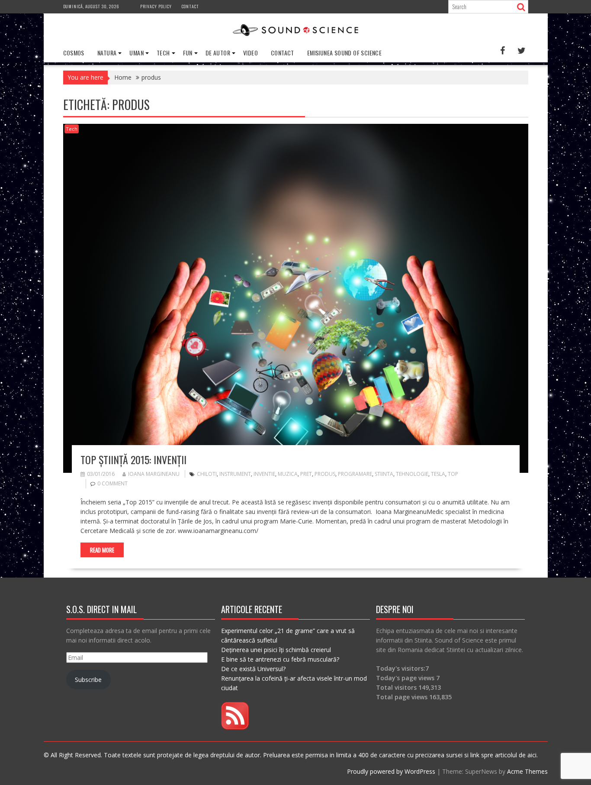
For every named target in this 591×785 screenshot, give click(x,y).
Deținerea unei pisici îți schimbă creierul (276, 650)
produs (325, 474)
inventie (264, 474)
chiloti (207, 474)
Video (250, 52)
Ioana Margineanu (154, 474)
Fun (188, 52)
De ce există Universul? (253, 669)
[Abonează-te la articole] (235, 727)
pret (306, 474)
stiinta (384, 474)
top (453, 474)
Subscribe (88, 679)
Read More (102, 550)
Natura (106, 52)
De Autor (218, 52)
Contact (190, 6)
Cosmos (73, 52)
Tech (163, 52)
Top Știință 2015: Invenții (133, 459)
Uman (136, 52)
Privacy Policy (156, 6)
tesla (438, 474)
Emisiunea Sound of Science (344, 52)
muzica (288, 474)
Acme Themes (527, 771)
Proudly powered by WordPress (391, 771)
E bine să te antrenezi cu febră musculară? (280, 659)
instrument (235, 474)
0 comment (112, 483)
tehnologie (412, 474)
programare (355, 474)
